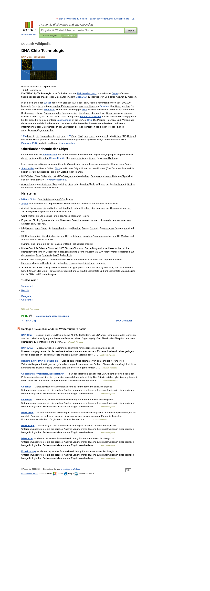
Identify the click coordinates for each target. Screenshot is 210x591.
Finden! (131, 30)
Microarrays (27, 425)
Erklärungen (69, 36)
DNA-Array (27, 348)
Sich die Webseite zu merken (73, 19)
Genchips (26, 399)
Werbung (76, 469)
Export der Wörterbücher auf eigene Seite (109, 19)
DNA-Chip (31, 320)
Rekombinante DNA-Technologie (39, 360)
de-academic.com (29, 34)
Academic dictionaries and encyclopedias (66, 24)
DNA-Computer (124, 320)
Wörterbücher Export (29, 474)
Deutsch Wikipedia (50, 36)
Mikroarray (27, 438)
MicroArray (27, 412)
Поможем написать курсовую (52, 316)
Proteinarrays (28, 451)
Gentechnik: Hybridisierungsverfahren (42, 373)
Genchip (26, 386)
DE (133, 19)
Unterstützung (66, 469)
